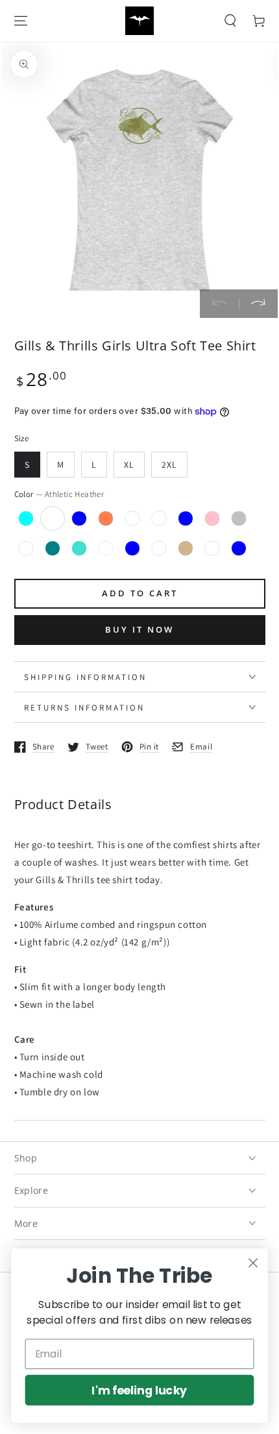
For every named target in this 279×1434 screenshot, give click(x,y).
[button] (230, 21)
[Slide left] (219, 303)
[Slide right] (258, 303)
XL (129, 464)
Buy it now (139, 629)
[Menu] (20, 21)
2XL (169, 464)
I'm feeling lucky (139, 1390)
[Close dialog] (253, 1263)
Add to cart (140, 593)
